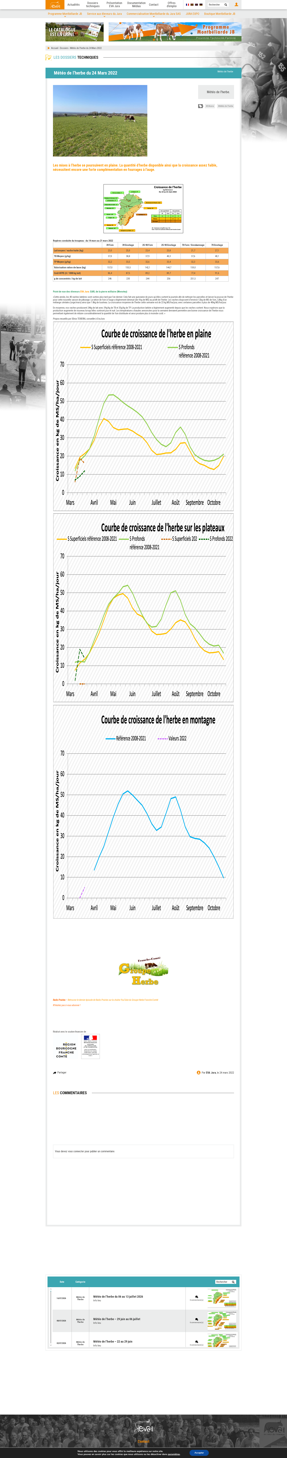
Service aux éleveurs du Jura (104, 13)
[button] (226, 5)
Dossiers (64, 48)
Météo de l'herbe (225, 71)
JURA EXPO (192, 13)
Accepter (199, 1452)
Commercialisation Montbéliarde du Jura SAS (154, 13)
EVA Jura (211, 1072)
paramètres (174, 1454)
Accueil (54, 48)
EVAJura (210, 106)
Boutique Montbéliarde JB (219, 13)
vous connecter (76, 1151)
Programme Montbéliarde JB (65, 13)
